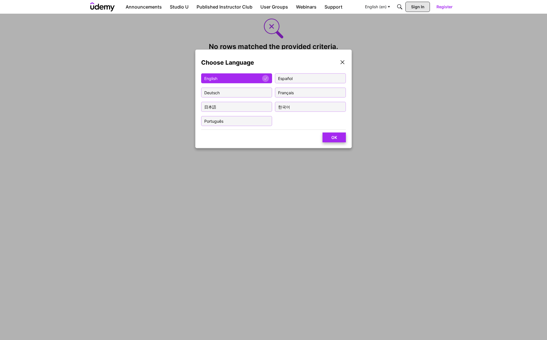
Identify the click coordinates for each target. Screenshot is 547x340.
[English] (102, 6)
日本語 (210, 106)
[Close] (342, 63)
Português (213, 120)
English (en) (376, 6)
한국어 (284, 106)
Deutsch (212, 92)
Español (285, 78)
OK (334, 137)
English (210, 78)
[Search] (400, 7)
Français (286, 92)
